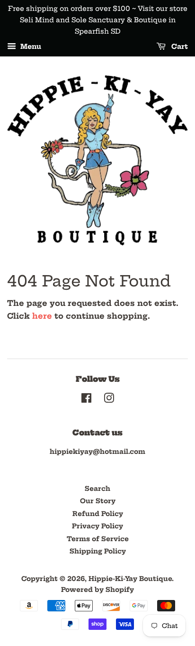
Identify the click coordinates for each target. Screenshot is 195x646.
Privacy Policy (97, 526)
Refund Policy (97, 514)
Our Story (97, 501)
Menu (29, 47)
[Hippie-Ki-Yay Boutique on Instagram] (109, 400)
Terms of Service (98, 539)
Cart (178, 47)
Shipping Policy (98, 551)
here (42, 316)
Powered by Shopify (97, 590)
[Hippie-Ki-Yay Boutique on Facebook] (86, 400)
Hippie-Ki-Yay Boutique (130, 579)
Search (97, 489)
